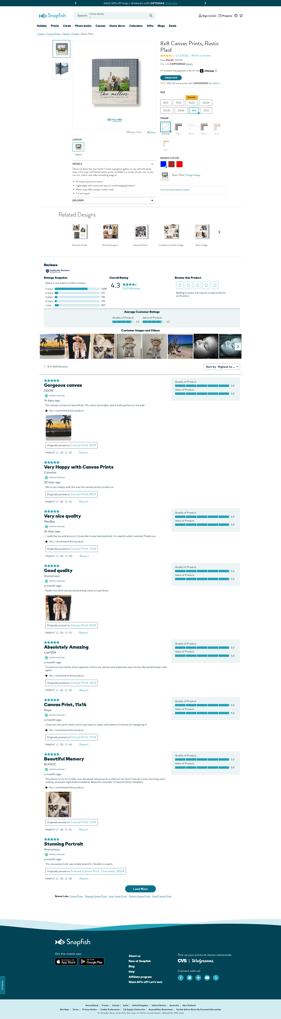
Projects (227, 15)
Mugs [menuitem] (161, 26)
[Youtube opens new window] (208, 976)
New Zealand (189, 1005)
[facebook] (182, 976)
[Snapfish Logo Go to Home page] (52, 15)
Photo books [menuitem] (83, 26)
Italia (126, 1005)
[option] (61, 49)
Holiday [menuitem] (42, 26)
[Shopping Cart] (240, 15)
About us (134, 956)
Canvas (40, 34)
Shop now (166, 3)
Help (132, 971)
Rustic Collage (201, 245)
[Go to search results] (151, 15)
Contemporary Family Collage (171, 245)
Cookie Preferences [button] (110, 1009)
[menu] (151, 132)
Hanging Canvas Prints (96, 896)
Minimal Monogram (110, 245)
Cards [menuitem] (67, 26)
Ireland (116, 1005)
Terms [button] (76, 1009)
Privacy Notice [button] (89, 1009)
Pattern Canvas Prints (139, 896)
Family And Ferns (140, 245)
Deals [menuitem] (172, 26)
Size (162, 92)
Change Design (192, 175)
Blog (131, 966)
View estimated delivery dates (174, 189)
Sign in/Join (209, 15)
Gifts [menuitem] (150, 26)
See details (214, 83)
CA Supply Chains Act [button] (134, 1009)
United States (159, 1005)
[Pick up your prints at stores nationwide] (182, 960)
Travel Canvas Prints (162, 896)
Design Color (169, 158)
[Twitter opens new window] (217, 976)
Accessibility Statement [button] (161, 1009)
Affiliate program (140, 977)
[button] (128, 132)
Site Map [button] (64, 1009)
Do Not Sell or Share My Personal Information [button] (198, 1009)
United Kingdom (140, 1005)
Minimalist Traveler (79, 245)
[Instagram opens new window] (191, 976)
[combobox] (114, 15)
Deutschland (91, 1005)
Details (189, 64)
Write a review (201, 55)
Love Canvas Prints (118, 896)
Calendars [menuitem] (136, 26)
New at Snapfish (140, 961)
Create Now (171, 77)
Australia (174, 1005)
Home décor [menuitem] (117, 26)
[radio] (163, 164)
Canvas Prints (53, 34)
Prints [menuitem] (55, 26)
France (105, 1005)
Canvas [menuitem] (100, 26)
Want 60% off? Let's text (145, 982)
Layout (77, 139)
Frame (164, 118)
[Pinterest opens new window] (199, 976)
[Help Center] (235, 15)
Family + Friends (71, 34)
